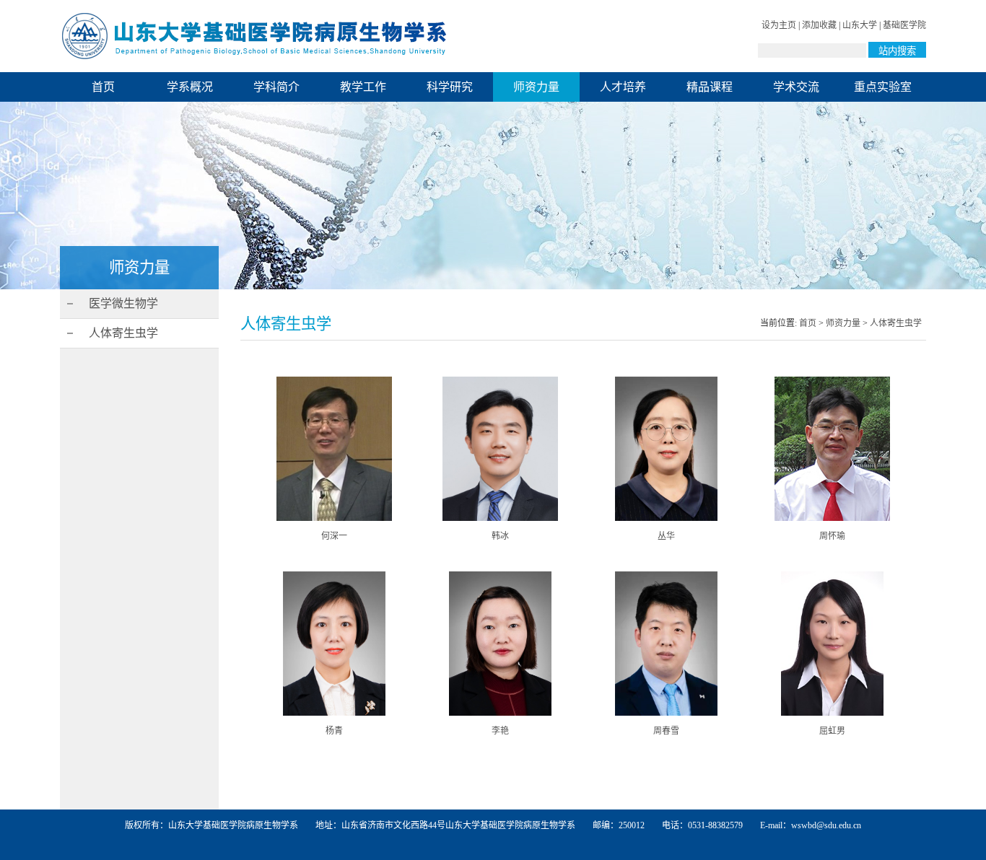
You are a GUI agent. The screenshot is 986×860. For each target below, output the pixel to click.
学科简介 (276, 87)
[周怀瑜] (832, 518)
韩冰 (500, 536)
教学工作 (363, 87)
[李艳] (500, 713)
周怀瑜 (832, 536)
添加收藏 (819, 25)
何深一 (334, 536)
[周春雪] (666, 713)
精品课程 (709, 87)
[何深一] (334, 518)
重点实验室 (883, 87)
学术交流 (796, 87)
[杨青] (334, 713)
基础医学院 (904, 25)
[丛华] (666, 518)
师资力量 (536, 87)
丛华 (666, 536)
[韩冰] (500, 518)
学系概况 (190, 87)
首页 (103, 87)
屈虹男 (832, 731)
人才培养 (623, 87)
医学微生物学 (123, 303)
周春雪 (666, 731)
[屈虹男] (832, 713)
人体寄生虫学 (123, 333)
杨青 (334, 731)
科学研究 (450, 87)
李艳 (500, 731)
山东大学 (859, 25)
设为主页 (779, 25)
